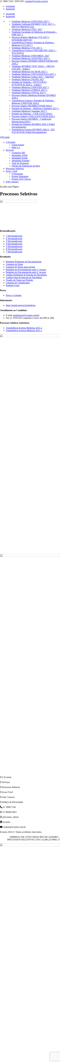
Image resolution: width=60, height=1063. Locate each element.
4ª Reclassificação (14, 244)
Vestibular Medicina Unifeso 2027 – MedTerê (33, 77)
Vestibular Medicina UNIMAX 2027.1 (29, 90)
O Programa (17, 174)
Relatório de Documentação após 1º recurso (26, 269)
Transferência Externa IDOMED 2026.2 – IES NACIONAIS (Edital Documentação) (33, 130)
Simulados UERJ (20, 155)
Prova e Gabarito (13, 295)
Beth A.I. (16, 147)
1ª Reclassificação (14, 236)
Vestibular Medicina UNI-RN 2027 (28, 79)
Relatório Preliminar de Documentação (24, 261)
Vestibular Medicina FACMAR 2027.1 (29, 71)
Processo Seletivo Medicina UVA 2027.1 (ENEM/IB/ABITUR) (30, 38)
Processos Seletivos (15, 168)
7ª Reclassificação (14, 251)
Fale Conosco (12, 181)
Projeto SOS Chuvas (21, 179)
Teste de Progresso (20, 163)
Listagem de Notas (14, 264)
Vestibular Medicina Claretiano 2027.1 (29, 111)
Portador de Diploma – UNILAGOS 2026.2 (32, 113)
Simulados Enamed (20, 160)
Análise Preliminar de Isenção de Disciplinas (26, 275)
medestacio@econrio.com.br (26, 315)
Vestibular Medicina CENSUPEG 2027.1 (31, 58)
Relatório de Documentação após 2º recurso (26, 272)
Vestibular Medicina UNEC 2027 (27, 29)
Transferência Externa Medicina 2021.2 (24, 328)
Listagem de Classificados (18, 282)
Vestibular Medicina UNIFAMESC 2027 (30, 55)
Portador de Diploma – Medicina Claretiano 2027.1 (35, 108)
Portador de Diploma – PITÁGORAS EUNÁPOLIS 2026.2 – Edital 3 (29, 83)
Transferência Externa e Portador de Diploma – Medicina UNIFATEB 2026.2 (33, 101)
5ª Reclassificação (14, 246)
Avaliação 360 (18, 152)
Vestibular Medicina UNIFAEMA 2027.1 (31, 21)
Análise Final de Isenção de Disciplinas (24, 277)
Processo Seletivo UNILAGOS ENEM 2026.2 (33, 116)
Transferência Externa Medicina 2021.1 (24, 330)
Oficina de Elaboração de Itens (26, 166)
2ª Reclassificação (14, 238)
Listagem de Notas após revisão (20, 267)
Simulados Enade (20, 158)
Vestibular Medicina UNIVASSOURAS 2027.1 (34, 74)
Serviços (10, 150)
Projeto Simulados (20, 176)
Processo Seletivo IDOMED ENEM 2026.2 (32, 106)
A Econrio (10, 142)
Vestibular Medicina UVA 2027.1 (27, 48)
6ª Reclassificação (14, 249)
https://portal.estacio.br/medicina (20, 305)
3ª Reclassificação (14, 241)
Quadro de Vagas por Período (19, 280)
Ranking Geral (12, 285)
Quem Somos (18, 145)
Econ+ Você (11, 171)
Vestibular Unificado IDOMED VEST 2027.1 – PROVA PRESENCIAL (34, 25)
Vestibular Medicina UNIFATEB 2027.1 (30, 87)
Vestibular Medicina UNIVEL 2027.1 (29, 92)
